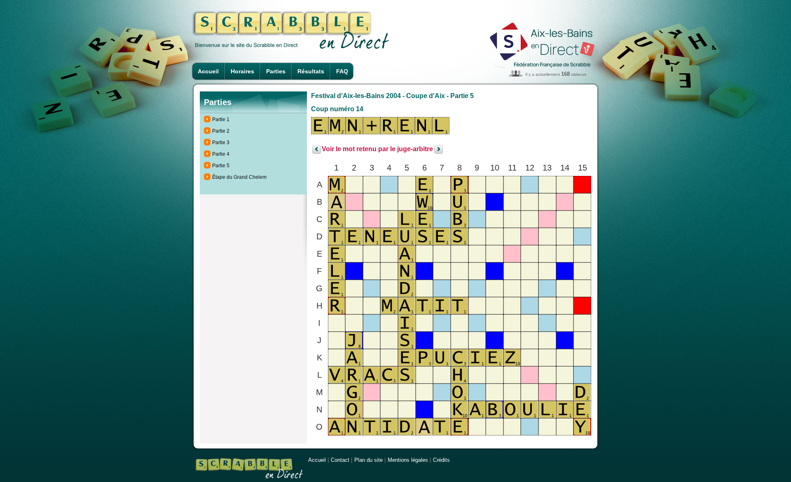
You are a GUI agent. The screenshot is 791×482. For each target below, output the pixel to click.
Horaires (242, 71)
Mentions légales (408, 460)
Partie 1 (220, 119)
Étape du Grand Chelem (239, 177)
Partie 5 (220, 165)
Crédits (441, 460)
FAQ (342, 71)
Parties (276, 71)
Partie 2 (220, 131)
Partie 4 (220, 154)
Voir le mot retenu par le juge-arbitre (377, 149)
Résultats (310, 71)
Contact (340, 460)
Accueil (208, 71)
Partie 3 (220, 142)
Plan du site (368, 460)
